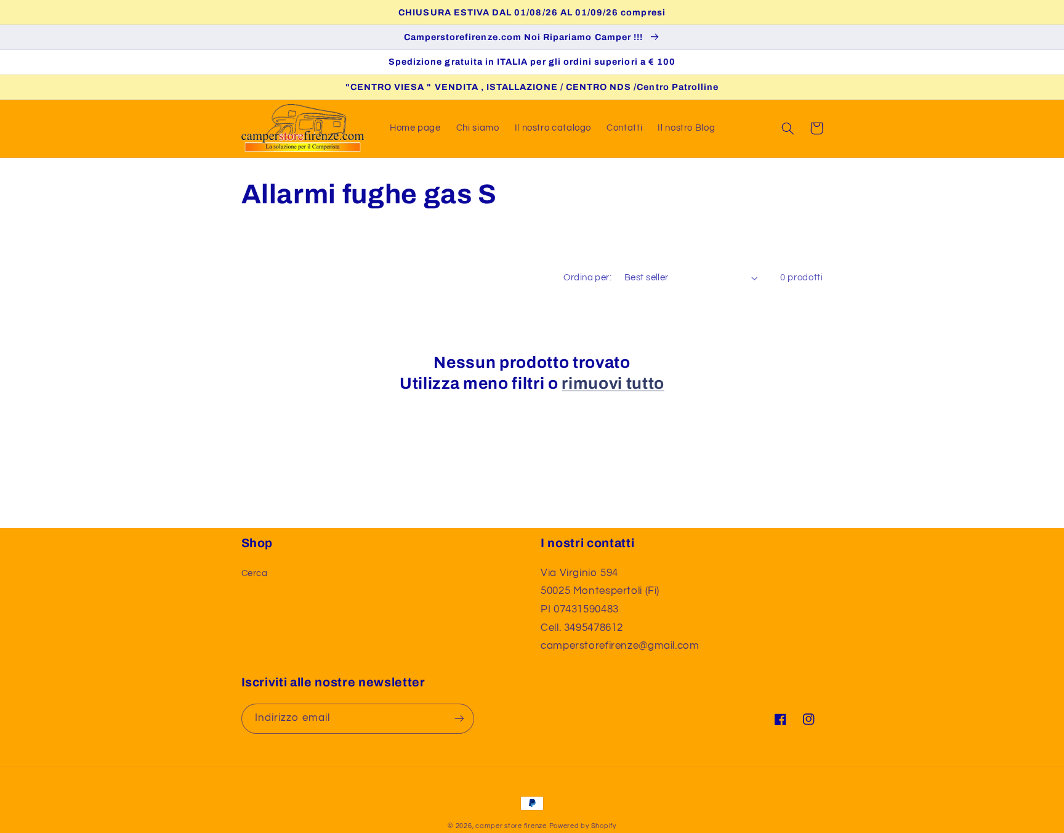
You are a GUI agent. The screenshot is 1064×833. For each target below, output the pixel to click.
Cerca (254, 573)
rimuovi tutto (613, 383)
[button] (788, 128)
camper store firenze (511, 826)
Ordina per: (587, 277)
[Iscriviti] (459, 719)
